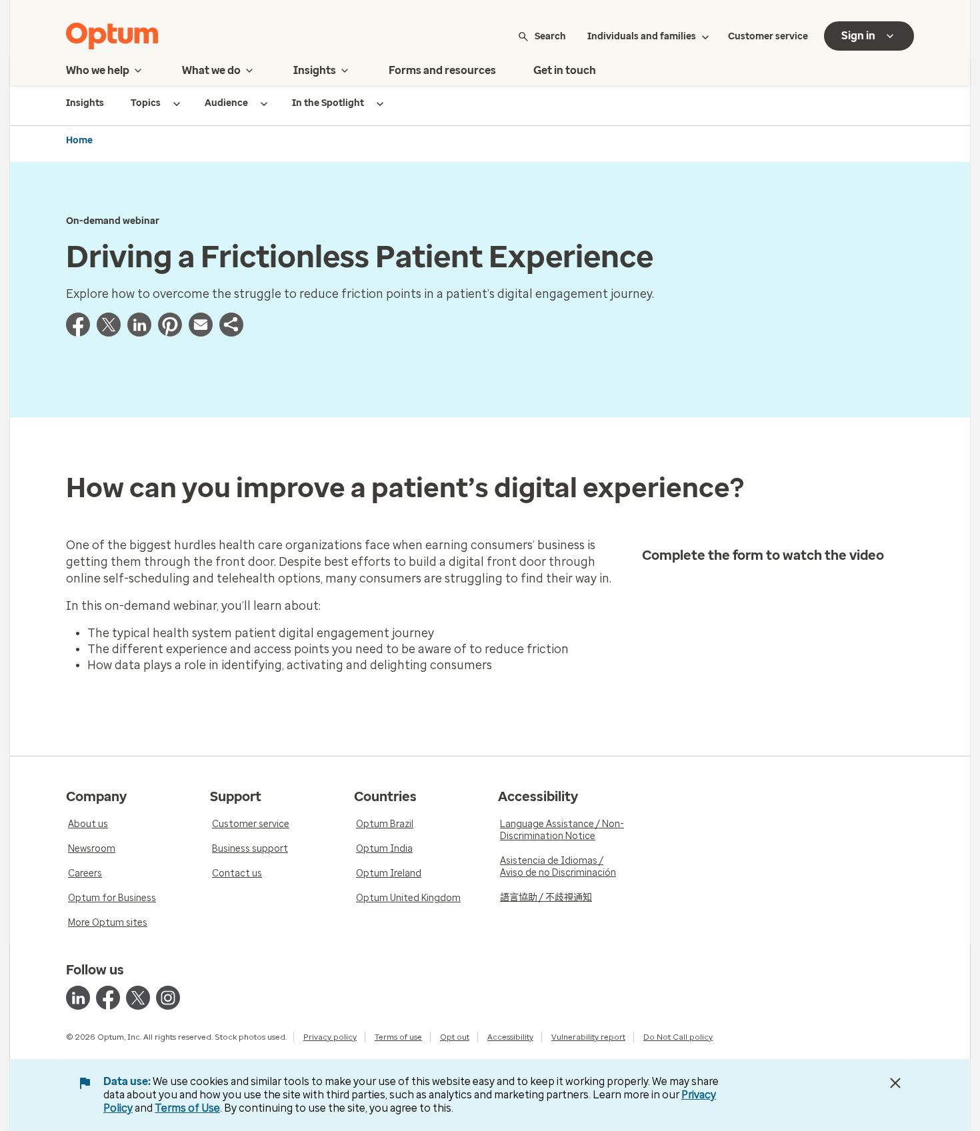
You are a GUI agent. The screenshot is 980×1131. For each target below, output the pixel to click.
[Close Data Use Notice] (895, 1083)
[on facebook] (108, 998)
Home (79, 140)
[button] (231, 332)
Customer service (768, 36)
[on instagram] (168, 998)
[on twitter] (138, 998)
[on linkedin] (78, 998)
